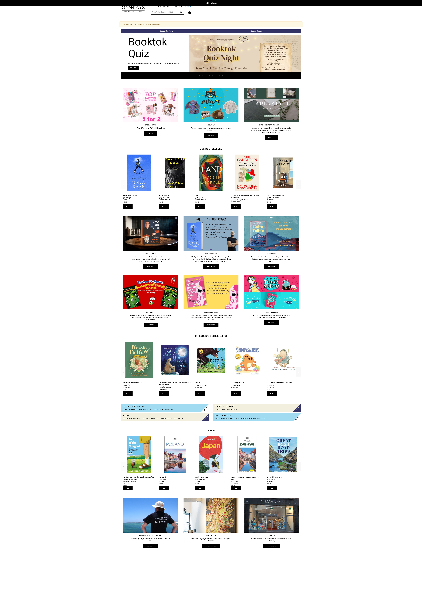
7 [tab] (219, 76)
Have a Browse (211, 546)
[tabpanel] (211, 57)
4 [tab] (209, 76)
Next (298, 181)
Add (127, 206)
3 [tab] (206, 76)
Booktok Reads (256, 31)
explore (151, 133)
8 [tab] (222, 76)
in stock (151, 325)
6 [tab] (216, 76)
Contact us (178, 6)
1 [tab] (199, 76)
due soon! (211, 325)
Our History (271, 546)
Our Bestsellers (211, 148)
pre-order (150, 266)
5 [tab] (213, 76)
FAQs (159, 6)
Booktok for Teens (166, 31)
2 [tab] (203, 76)
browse (211, 135)
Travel (211, 430)
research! (133, 68)
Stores (168, 6)
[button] (190, 12)
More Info (150, 546)
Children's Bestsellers (211, 336)
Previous (123, 181)
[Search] (181, 12)
